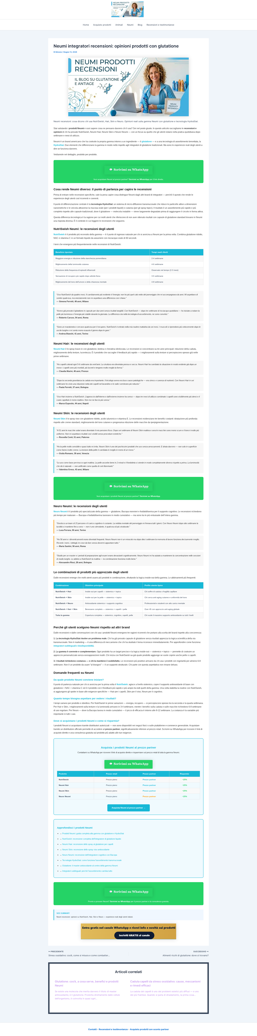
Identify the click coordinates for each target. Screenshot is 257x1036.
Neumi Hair (59, 349)
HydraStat (59, 145)
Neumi (130, 24)
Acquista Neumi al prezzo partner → (128, 808)
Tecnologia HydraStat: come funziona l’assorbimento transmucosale (92, 860)
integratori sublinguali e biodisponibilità (74, 646)
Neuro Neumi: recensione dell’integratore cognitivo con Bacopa (89, 855)
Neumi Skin (59, 419)
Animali (119, 24)
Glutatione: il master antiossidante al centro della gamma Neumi (90, 865)
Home (86, 24)
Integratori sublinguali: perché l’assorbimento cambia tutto (87, 871)
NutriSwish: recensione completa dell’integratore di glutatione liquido (91, 839)
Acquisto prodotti (102, 24)
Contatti (92, 1029)
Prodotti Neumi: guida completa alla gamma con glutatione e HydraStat (93, 833)
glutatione (147, 141)
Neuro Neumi (60, 511)
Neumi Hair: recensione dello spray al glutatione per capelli (87, 844)
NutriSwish (59, 234)
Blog (140, 24)
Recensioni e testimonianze (160, 24)
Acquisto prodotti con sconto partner (149, 1029)
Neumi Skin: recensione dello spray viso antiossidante (85, 849)
